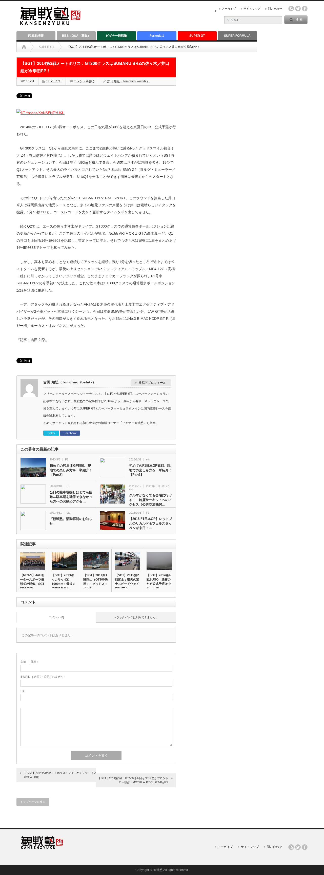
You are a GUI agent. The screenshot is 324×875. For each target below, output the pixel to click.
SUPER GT (197, 36)
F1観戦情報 (36, 36)
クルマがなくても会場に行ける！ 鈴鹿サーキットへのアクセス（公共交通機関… (150, 499)
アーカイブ (229, 8)
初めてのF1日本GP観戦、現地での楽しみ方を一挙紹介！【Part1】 (150, 470)
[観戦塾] (50, 23)
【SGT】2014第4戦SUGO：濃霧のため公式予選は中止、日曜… (159, 581)
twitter (298, 8)
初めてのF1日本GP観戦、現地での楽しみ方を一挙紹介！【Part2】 (71, 470)
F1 (66, 459)
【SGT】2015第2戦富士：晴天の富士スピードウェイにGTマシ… (127, 581)
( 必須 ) (29, 661)
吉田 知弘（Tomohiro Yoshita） (128, 81)
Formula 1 (157, 36)
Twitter (51, 433)
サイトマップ (252, 8)
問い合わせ (275, 8)
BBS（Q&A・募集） (76, 36)
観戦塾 (158, 870)
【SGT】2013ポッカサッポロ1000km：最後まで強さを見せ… (63, 581)
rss (291, 8)
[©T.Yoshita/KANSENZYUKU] (40, 113)
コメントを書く (84, 81)
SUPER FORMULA (237, 36)
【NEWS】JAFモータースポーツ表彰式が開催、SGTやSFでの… (32, 581)
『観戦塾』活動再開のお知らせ (71, 521)
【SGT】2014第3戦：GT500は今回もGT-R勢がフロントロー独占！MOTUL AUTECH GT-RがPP (133, 780)
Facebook (70, 433)
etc (148, 459)
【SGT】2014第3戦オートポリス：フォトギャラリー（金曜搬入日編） (60, 774)
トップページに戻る (32, 801)
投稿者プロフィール (152, 382)
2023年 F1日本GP (157, 486)
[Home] (24, 47)
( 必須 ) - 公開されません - (43, 676)
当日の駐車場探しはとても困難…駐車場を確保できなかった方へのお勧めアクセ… (71, 496)
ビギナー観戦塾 (116, 36)
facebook (305, 8)
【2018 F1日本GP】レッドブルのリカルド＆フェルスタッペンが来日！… (150, 523)
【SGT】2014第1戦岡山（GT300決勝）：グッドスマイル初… (95, 581)
